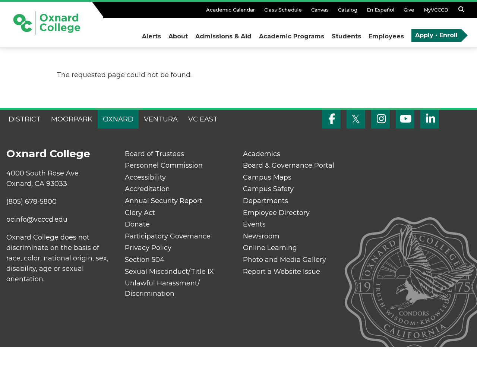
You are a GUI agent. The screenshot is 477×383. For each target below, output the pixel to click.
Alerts (151, 36)
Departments (265, 201)
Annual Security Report (163, 201)
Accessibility (145, 177)
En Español (380, 10)
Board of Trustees (154, 154)
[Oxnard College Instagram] (380, 119)
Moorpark (71, 119)
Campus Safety (268, 189)
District (25, 119)
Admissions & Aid (223, 36)
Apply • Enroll (436, 35)
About (178, 36)
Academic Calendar (230, 10)
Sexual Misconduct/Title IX (169, 272)
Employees (386, 36)
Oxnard (118, 119)
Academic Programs (291, 36)
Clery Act (140, 213)
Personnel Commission (164, 165)
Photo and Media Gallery (284, 260)
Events (254, 224)
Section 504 (144, 260)
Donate (137, 224)
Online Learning (270, 248)
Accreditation (147, 189)
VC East (203, 119)
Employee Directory (276, 213)
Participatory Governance (168, 236)
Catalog (347, 10)
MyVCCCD (436, 10)
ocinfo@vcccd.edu (36, 219)
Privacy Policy (148, 248)
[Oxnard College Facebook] (331, 119)
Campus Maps (267, 177)
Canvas (320, 10)
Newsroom (261, 236)
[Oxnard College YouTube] (405, 119)
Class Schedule (283, 10)
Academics (261, 154)
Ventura (161, 119)
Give (409, 10)
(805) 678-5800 (31, 201)
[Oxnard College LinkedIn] (429, 119)
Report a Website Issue (281, 272)
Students (346, 36)
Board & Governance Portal (288, 165)
